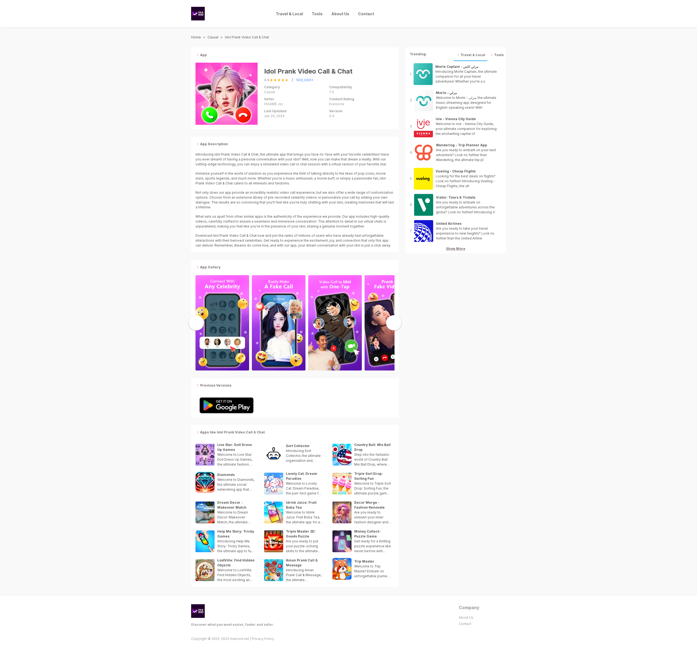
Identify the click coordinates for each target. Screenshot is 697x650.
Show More (455, 249)
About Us (340, 13)
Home (196, 37)
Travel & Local (289, 13)
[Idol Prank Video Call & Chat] (222, 322)
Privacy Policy (263, 639)
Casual (212, 37)
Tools (317, 13)
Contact (366, 13)
